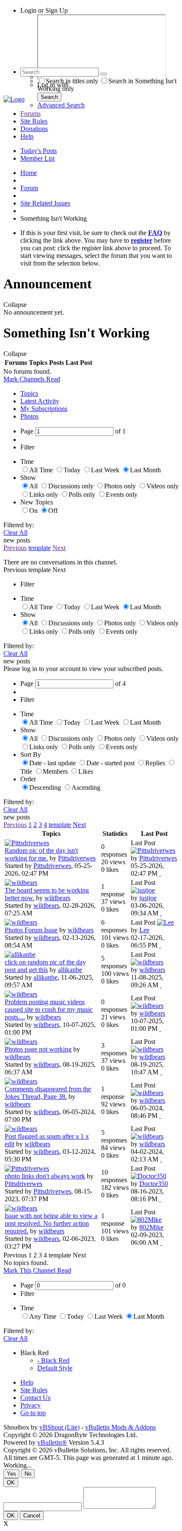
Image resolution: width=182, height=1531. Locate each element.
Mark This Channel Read (37, 1270)
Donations (34, 128)
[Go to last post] (160, 873)
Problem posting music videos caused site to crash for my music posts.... (49, 1009)
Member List (37, 158)
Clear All (15, 532)
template (39, 547)
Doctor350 (153, 1183)
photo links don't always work (45, 1176)
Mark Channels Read (31, 379)
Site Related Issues (45, 203)
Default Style (54, 1368)
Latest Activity (39, 401)
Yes (11, 1474)
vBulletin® (52, 1442)
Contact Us (35, 1397)
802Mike (151, 1227)
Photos (29, 416)
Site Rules (33, 121)
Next (59, 547)
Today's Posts (38, 150)
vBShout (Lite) (59, 1427)
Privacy (30, 1405)
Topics (29, 393)
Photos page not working (38, 1049)
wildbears (57, 897)
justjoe (148, 897)
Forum (29, 188)
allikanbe (70, 969)
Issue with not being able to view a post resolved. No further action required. (51, 1223)
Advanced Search (61, 105)
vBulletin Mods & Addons (120, 1427)
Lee (144, 930)
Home (28, 172)
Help (26, 136)
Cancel (31, 1515)
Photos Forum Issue (31, 930)
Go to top (33, 1412)
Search (49, 97)
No (28, 1474)
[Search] (103, 74)
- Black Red (53, 1360)
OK (11, 1482)
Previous (15, 547)
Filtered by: (18, 525)
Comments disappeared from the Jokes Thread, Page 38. (48, 1092)
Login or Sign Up (44, 10)
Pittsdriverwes (77, 858)
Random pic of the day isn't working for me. (41, 854)
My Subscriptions (43, 408)
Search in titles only (72, 81)
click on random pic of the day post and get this (45, 966)
